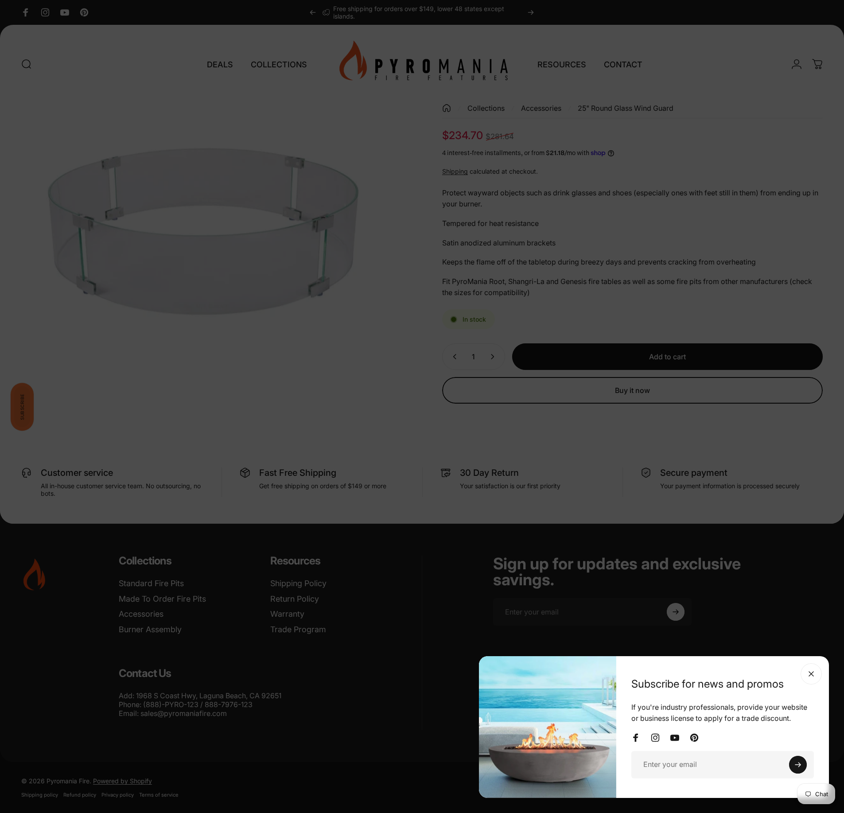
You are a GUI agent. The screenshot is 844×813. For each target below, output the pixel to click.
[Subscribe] (798, 765)
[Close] (811, 674)
